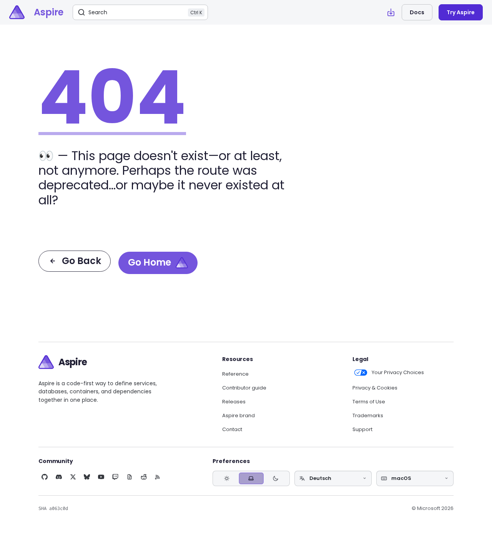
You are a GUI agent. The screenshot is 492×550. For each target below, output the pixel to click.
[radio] (226, 478)
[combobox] (333, 478)
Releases (234, 401)
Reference (235, 374)
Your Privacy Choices (398, 372)
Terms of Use (368, 401)
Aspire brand (238, 415)
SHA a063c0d (53, 508)
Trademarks (367, 415)
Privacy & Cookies (374, 387)
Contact (232, 429)
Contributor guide (244, 387)
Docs (417, 12)
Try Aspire (461, 12)
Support (362, 429)
